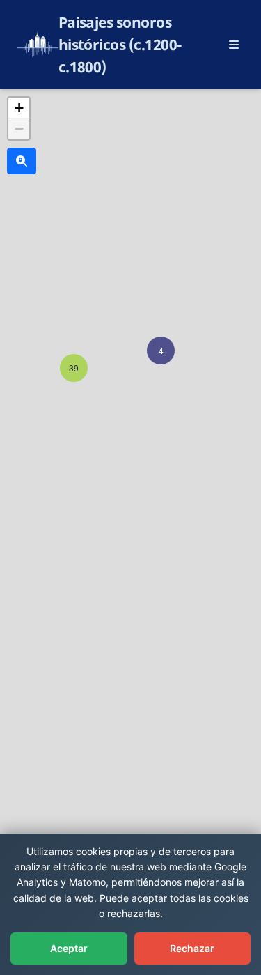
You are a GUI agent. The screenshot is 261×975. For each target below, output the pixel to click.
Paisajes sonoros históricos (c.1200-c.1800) (120, 45)
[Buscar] (21, 161)
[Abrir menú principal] (233, 45)
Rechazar (192, 948)
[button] (161, 350)
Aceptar (69, 948)
